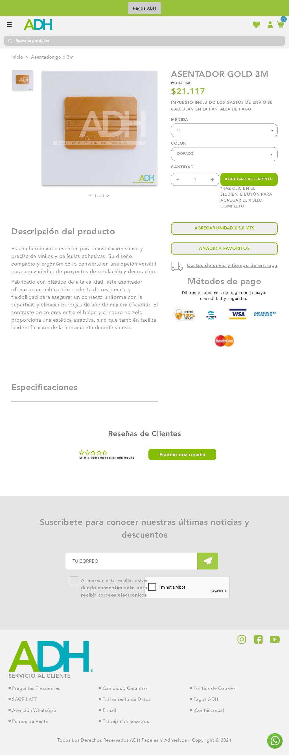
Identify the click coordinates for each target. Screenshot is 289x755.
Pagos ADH (144, 8)
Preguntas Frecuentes (36, 688)
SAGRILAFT (24, 699)
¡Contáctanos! (209, 710)
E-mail (109, 710)
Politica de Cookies (215, 688)
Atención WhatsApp (34, 710)
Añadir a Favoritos (224, 248)
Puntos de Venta (30, 721)
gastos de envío (246, 103)
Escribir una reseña (182, 454)
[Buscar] (10, 41)
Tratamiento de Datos (127, 699)
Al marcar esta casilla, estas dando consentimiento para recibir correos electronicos (114, 588)
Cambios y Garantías (125, 688)
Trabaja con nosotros (126, 721)
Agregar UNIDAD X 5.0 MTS (224, 228)
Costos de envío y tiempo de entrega (232, 265)
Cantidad (182, 167)
